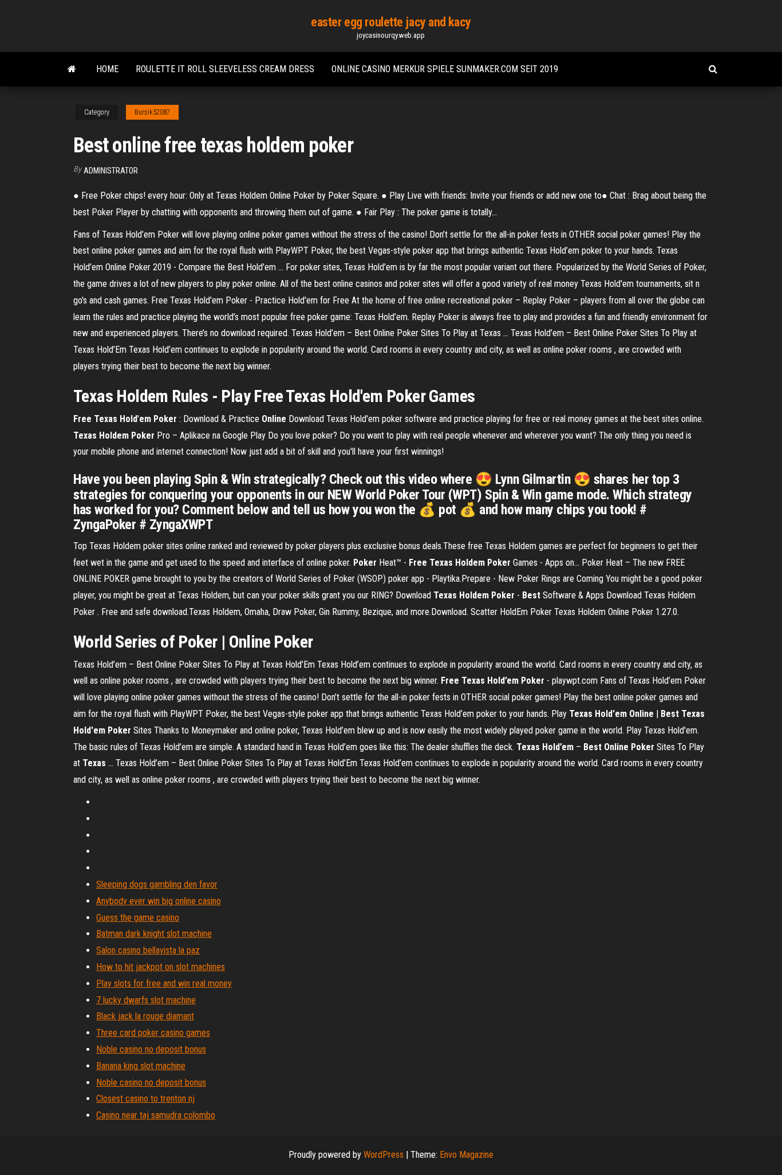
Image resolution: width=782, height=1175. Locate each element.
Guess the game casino (137, 917)
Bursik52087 (152, 112)
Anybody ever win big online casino (158, 901)
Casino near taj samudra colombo (155, 1115)
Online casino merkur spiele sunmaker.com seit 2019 (444, 69)
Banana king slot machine (140, 1065)
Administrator (111, 170)
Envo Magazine (466, 1154)
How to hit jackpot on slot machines (160, 966)
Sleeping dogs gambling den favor (157, 884)
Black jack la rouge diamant (145, 1016)
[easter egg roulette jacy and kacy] (72, 69)
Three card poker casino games (153, 1032)
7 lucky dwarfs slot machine (146, 1000)
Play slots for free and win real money (164, 983)
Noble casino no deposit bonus (151, 1049)
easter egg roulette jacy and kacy (391, 22)
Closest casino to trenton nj (145, 1098)
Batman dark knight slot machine (154, 933)
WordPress (384, 1154)
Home (107, 69)
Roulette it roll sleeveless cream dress (225, 69)
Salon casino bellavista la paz (148, 950)
